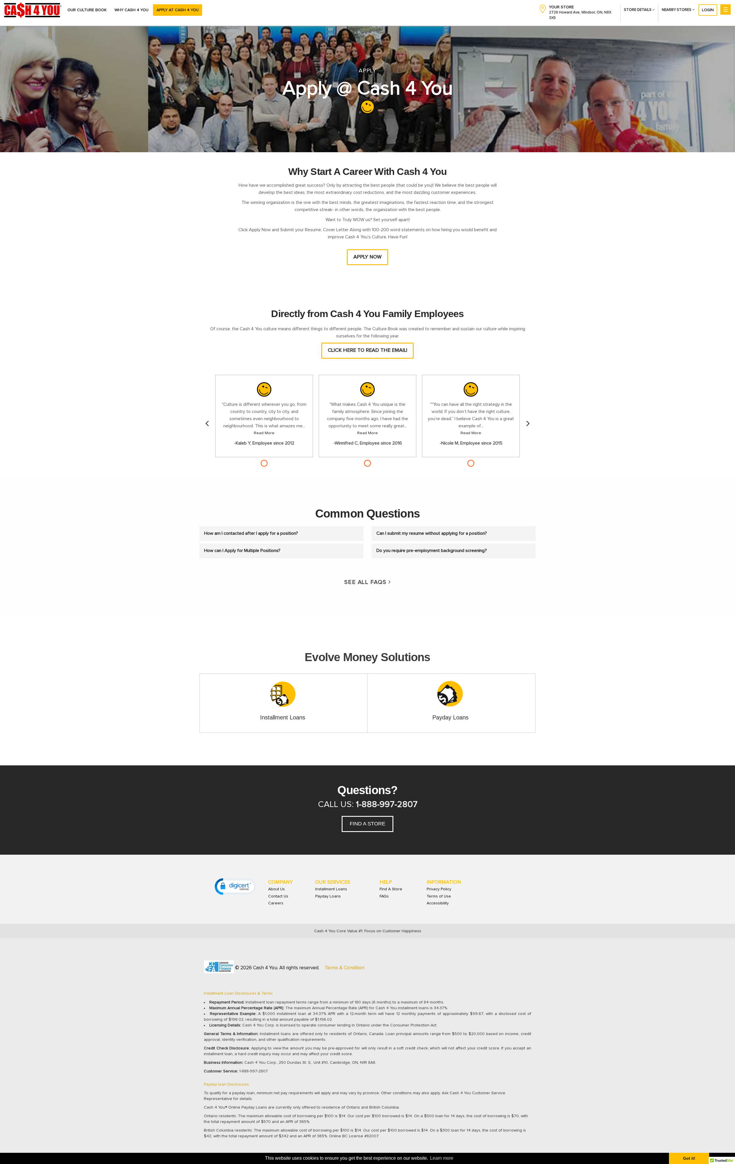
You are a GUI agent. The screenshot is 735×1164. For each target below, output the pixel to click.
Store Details (638, 10)
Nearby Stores (677, 10)
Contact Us (278, 896)
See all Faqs (366, 582)
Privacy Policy (439, 889)
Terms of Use (439, 896)
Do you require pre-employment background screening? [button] (431, 550)
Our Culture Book (87, 10)
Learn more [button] (441, 1158)
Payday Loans (328, 896)
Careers (275, 903)
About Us (276, 889)
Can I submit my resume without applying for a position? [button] (431, 533)
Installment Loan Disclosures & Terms (238, 993)
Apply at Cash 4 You (177, 10)
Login (708, 10)
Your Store (561, 7)
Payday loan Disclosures (226, 1084)
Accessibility (438, 903)
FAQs (384, 896)
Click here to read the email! (367, 350)
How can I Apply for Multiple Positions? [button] (242, 550)
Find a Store (367, 824)
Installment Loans (331, 889)
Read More (264, 433)
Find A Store (391, 889)
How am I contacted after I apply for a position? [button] (251, 533)
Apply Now (367, 257)
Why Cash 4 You (131, 10)
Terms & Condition (344, 968)
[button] (235, 887)
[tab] (281, 534)
